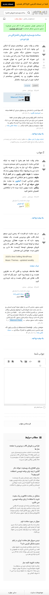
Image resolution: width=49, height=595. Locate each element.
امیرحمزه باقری (35, 113)
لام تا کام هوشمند (15, 28)
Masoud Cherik (17, 97)
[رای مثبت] (44, 46)
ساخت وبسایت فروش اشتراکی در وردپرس (24, 36)
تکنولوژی (35, 85)
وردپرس (27, 85)
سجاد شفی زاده (12, 125)
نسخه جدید (8, 4)
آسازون (18, 181)
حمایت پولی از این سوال (36, 139)
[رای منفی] (44, 55)
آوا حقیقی (20, 203)
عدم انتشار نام (38, 407)
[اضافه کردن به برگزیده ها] (44, 59)
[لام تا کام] (4, 19)
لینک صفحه (34, 266)
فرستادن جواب (25, 424)
